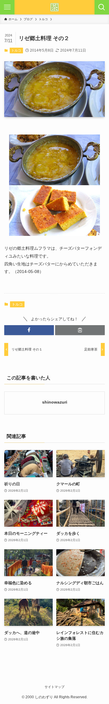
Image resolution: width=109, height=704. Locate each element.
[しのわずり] (54, 7)
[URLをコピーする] (80, 330)
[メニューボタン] (7, 7)
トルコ (16, 50)
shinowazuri (54, 402)
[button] (29, 330)
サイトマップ (54, 687)
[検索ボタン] (101, 7)
